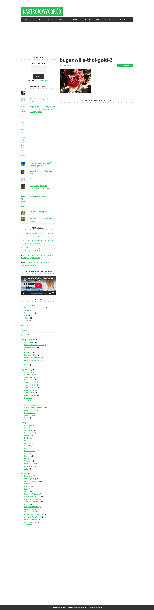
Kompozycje (28, 372)
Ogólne (23, 335)
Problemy (24, 365)
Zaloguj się (99, 607)
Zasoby (23, 473)
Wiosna (26, 318)
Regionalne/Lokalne (31, 509)
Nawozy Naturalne (30, 347)
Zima (26, 320)
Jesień (26, 310)
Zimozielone (28, 466)
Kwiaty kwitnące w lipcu (38, 196)
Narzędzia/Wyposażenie (32, 496)
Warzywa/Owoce (30, 463)
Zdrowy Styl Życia (30, 522)
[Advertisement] (77, 37)
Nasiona (24, 330)
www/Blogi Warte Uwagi (32, 517)
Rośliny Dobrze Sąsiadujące (34, 357)
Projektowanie (26, 369)
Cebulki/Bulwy (29, 430)
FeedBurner (45, 80)
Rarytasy (27, 456)
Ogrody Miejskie (29, 385)
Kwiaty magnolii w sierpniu (39, 179)
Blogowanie (28, 476)
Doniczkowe (28, 433)
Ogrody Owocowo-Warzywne (34, 407)
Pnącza (26, 448)
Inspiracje (27, 486)
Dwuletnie (27, 438)
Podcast (27, 504)
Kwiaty (26, 445)
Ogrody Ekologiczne (28, 339)
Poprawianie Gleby (30, 355)
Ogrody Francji (29, 380)
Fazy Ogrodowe (26, 305)
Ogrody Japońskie (30, 382)
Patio (26, 418)
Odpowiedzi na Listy (31, 499)
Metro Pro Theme (68, 607)
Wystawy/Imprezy (30, 519)
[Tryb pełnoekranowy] (53, 293)
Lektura (26, 491)
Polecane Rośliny (30, 451)
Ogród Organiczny (30, 350)
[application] (38, 285)
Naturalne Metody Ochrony (33, 345)
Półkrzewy (28, 453)
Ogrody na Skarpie (30, 387)
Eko (25, 483)
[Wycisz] (50, 293)
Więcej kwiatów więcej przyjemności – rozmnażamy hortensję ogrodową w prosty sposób (42, 109)
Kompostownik (29, 342)
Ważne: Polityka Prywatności (34, 514)
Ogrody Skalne (29, 390)
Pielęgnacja (28, 352)
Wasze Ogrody (29, 512)
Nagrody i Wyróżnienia (32, 494)
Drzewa (27, 435)
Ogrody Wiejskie (30, 395)
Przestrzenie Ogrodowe (29, 405)
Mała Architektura (30, 374)
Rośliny (23, 422)
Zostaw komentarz (124, 65)
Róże (26, 458)
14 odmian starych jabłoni (39, 211)
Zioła (26, 469)
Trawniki (27, 400)
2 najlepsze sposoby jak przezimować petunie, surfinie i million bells (40, 188)
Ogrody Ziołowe (29, 415)
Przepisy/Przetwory (31, 507)
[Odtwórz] (24, 293)
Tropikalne (27, 461)
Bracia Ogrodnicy (30, 478)
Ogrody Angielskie (30, 377)
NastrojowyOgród (42, 11)
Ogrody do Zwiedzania (32, 501)
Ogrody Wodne (29, 410)
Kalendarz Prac (29, 313)
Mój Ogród (24, 325)
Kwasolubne (28, 443)
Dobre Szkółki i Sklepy (32, 481)
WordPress (91, 607)
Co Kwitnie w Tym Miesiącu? (34, 308)
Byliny (26, 428)
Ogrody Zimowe (29, 413)
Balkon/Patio (28, 425)
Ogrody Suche (29, 392)
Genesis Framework (81, 607)
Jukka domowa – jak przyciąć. (40, 92)
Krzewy (26, 440)
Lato (25, 315)
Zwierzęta (27, 524)
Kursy (26, 489)
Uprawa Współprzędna (32, 360)
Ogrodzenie (28, 398)
